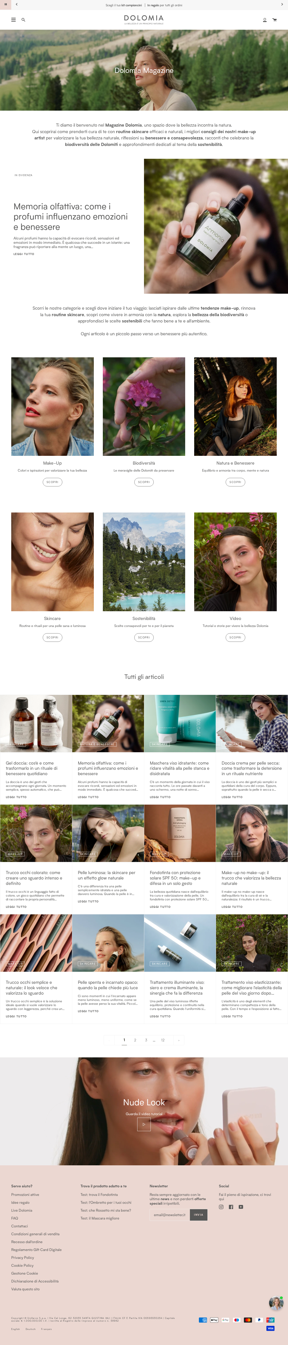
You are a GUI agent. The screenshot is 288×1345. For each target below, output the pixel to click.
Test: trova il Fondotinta (99, 1194)
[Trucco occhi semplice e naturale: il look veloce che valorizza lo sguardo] (36, 943)
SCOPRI (52, 482)
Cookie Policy (22, 1265)
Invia (198, 1214)
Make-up (15, 854)
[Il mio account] (265, 19)
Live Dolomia (21, 1210)
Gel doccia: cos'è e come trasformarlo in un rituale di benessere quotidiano (31, 768)
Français (46, 1329)
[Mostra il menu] (13, 19)
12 (162, 1040)
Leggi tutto (24, 254)
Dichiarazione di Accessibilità (34, 1281)
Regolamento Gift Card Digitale (36, 1249)
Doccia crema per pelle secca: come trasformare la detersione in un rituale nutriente (252, 768)
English (15, 1329)
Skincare (16, 744)
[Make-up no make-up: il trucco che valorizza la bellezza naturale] (252, 833)
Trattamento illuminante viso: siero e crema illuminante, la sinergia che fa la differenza (177, 988)
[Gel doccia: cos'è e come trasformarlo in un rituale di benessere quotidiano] (36, 723)
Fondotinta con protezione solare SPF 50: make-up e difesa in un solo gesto (175, 878)
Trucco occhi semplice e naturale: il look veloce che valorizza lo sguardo (31, 988)
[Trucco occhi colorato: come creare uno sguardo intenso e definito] (36, 833)
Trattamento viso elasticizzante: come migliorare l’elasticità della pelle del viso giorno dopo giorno (252, 988)
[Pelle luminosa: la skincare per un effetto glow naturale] (108, 833)
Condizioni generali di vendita (35, 1234)
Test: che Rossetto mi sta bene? (106, 1210)
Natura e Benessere (97, 744)
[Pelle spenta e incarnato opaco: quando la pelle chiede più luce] (108, 943)
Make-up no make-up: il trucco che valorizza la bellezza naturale (251, 878)
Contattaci (19, 1226)
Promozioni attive (25, 1194)
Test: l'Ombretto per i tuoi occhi (106, 1202)
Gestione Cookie (24, 1273)
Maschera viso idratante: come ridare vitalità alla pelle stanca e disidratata (179, 768)
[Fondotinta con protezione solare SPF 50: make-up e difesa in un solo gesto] (180, 833)
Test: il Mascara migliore (100, 1218)
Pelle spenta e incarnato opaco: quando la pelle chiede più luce (108, 985)
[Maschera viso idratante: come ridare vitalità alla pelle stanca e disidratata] (180, 723)
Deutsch (31, 1329)
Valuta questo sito (25, 1289)
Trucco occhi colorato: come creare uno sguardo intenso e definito (34, 878)
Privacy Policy (22, 1257)
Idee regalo (20, 1202)
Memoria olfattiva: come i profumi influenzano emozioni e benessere (71, 216)
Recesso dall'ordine (27, 1242)
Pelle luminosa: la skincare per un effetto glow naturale (106, 875)
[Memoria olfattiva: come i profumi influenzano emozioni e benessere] (108, 723)
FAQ (14, 1218)
